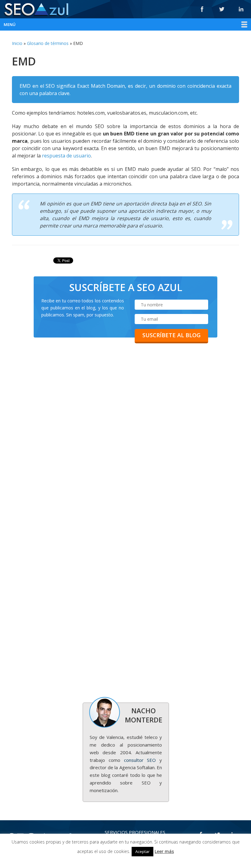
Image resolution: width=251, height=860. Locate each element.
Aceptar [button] (142, 851)
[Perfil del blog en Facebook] (202, 9)
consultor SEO (140, 760)
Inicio (17, 43)
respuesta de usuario (66, 155)
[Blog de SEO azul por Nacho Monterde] (35, 10)
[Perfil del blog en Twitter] (221, 9)
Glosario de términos (48, 43)
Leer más (164, 851)
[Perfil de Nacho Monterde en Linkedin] (241, 9)
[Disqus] (125, 444)
